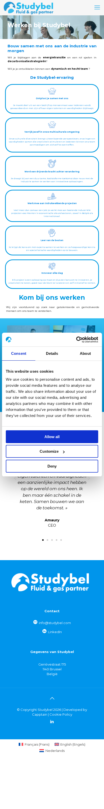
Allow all (52, 437)
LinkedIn (55, 632)
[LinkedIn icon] (52, 721)
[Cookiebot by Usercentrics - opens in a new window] (76, 339)
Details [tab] (52, 353)
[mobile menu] (97, 7)
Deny (52, 466)
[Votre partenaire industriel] (28, 7)
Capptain (39, 714)
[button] (15, 478)
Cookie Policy (60, 714)
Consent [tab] (18, 353)
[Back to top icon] (52, 698)
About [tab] (85, 353)
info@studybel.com (55, 623)
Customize (49, 451)
